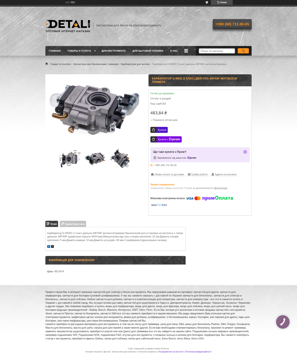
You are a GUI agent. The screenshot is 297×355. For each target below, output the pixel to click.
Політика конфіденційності (198, 352)
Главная (54, 50)
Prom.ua (165, 348)
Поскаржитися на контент (171, 352)
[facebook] (48, 246)
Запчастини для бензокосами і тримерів (95, 64)
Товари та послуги (60, 64)
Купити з (163, 139)
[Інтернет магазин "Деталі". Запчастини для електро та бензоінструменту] (67, 25)
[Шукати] (243, 50)
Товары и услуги (79, 50)
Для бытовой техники (148, 50)
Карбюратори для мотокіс (135, 64)
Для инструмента (114, 50)
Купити (162, 129)
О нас (174, 50)
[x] (52, 246)
